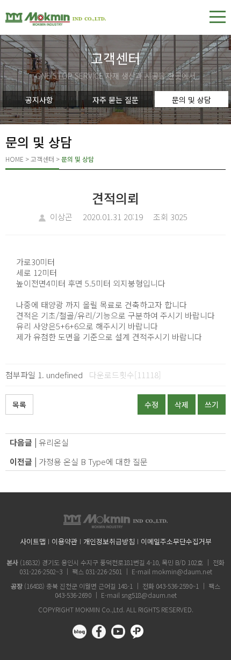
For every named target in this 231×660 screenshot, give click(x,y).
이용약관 (64, 541)
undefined (64, 374)
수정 (151, 404)
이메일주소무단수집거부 (176, 541)
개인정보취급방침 (109, 541)
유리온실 (54, 442)
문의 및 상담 (191, 99)
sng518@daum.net (149, 594)
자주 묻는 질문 (115, 99)
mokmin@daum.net (182, 571)
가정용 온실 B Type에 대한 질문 (93, 461)
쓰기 (212, 404)
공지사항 (39, 99)
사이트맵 (33, 541)
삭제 (182, 404)
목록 (19, 404)
